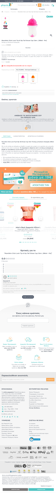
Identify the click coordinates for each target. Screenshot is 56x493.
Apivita (18, 462)
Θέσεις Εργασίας (34, 427)
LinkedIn (18, 416)
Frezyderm (8, 462)
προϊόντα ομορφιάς (7, 400)
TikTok (7, 416)
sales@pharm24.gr (9, 411)
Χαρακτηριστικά (19, 136)
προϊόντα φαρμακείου (17, 397)
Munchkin (28, 47)
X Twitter (15, 416)
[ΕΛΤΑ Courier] (10, 457)
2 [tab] (22, 242)
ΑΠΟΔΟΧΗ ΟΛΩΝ (41, 489)
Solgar (23, 462)
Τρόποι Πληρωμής (34, 392)
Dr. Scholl (28, 462)
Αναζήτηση (50, 379)
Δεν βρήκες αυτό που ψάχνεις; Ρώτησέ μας (28, 316)
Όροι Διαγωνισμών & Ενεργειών (38, 406)
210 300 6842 (8, 406)
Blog (30, 431)
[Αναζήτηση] (39, 5)
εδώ (35, 483)
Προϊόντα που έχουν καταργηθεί (10, 94)
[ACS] (45, 457)
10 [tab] (36, 242)
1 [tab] (20, 242)
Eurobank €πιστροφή (8, 431)
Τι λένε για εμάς (34, 425)
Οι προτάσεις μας (37, 197)
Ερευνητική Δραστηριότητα (37, 429)
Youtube (10, 416)
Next (40, 218)
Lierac (13, 462)
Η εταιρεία (32, 423)
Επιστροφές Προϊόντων (36, 396)
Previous (15, 218)
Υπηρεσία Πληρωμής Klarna (10, 437)
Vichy (43, 462)
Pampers (48, 462)
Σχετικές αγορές (18, 197)
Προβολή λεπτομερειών (46, 486)
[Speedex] (25, 457)
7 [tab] (30, 242)
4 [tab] (25, 242)
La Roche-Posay (36, 462)
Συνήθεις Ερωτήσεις (35, 400)
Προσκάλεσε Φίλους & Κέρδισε (11, 427)
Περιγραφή (7, 136)
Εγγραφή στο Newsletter (36, 404)
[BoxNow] (31, 457)
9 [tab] (34, 242)
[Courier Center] (38, 457)
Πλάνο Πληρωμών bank (10, 435)
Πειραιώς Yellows (7, 433)
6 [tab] (29, 242)
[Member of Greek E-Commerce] (18, 466)
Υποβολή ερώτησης (28, 325)
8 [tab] (32, 242)
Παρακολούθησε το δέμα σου (38, 398)
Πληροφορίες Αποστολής (36, 394)
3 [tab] (23, 242)
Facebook (2, 416)
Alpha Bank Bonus (7, 429)
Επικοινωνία (32, 402)
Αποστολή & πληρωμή (36, 136)
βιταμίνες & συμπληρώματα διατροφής (13, 399)
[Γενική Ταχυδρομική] (17, 457)
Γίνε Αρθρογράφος (34, 435)
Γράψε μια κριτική (28, 297)
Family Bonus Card (7, 425)
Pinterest (12, 416)
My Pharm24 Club (7, 423)
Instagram (5, 416)
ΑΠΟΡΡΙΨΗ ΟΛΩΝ (15, 489)
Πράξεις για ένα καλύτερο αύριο (38, 433)
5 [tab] (27, 242)
